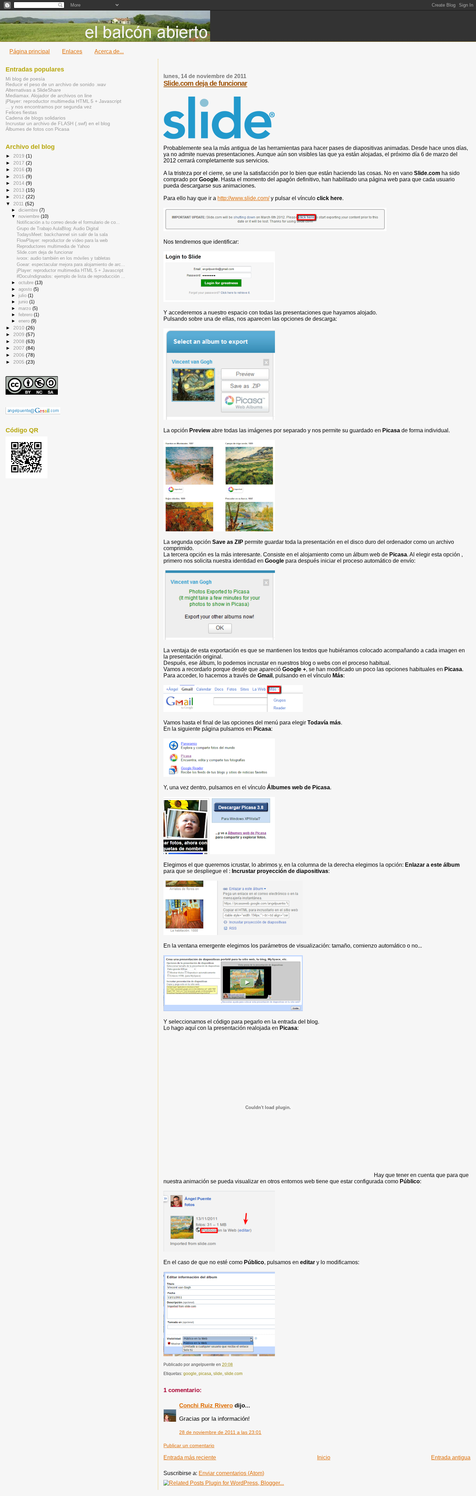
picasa (205, 1373)
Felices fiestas (21, 112)
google (190, 1373)
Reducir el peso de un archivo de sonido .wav (56, 84)
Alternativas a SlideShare (33, 90)
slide (217, 1373)
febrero (26, 314)
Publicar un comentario (188, 1445)
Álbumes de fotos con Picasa (37, 129)
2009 (19, 334)
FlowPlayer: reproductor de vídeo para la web (62, 240)
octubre (26, 282)
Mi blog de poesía (25, 79)
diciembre (28, 210)
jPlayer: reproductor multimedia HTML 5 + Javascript (63, 101)
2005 (19, 362)
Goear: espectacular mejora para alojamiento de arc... (71, 264)
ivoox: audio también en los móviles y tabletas (63, 258)
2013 (19, 190)
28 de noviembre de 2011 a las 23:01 (220, 1432)
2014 (19, 183)
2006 (19, 355)
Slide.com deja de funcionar (205, 83)
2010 (19, 328)
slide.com (233, 1373)
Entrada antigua (450, 1457)
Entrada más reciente (189, 1457)
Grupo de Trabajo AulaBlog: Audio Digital (58, 228)
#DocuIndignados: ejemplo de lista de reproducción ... (71, 276)
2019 (19, 156)
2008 (19, 341)
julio (23, 295)
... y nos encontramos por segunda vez (49, 106)
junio (23, 301)
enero (24, 321)
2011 (19, 203)
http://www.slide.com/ (243, 198)
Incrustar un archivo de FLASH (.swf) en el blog (58, 123)
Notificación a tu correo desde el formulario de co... (68, 222)
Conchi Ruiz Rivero (206, 1405)
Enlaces (72, 51)
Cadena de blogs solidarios (36, 118)
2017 (19, 163)
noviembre (29, 216)
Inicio (323, 1457)
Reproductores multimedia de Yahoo (53, 246)
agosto (25, 289)
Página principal (29, 51)
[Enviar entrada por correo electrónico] (234, 1364)
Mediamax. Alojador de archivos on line (49, 95)
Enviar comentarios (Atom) (231, 1473)
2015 (19, 176)
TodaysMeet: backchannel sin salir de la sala (62, 234)
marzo (25, 308)
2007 (19, 348)
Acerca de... (109, 51)
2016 (19, 169)
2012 (19, 196)
